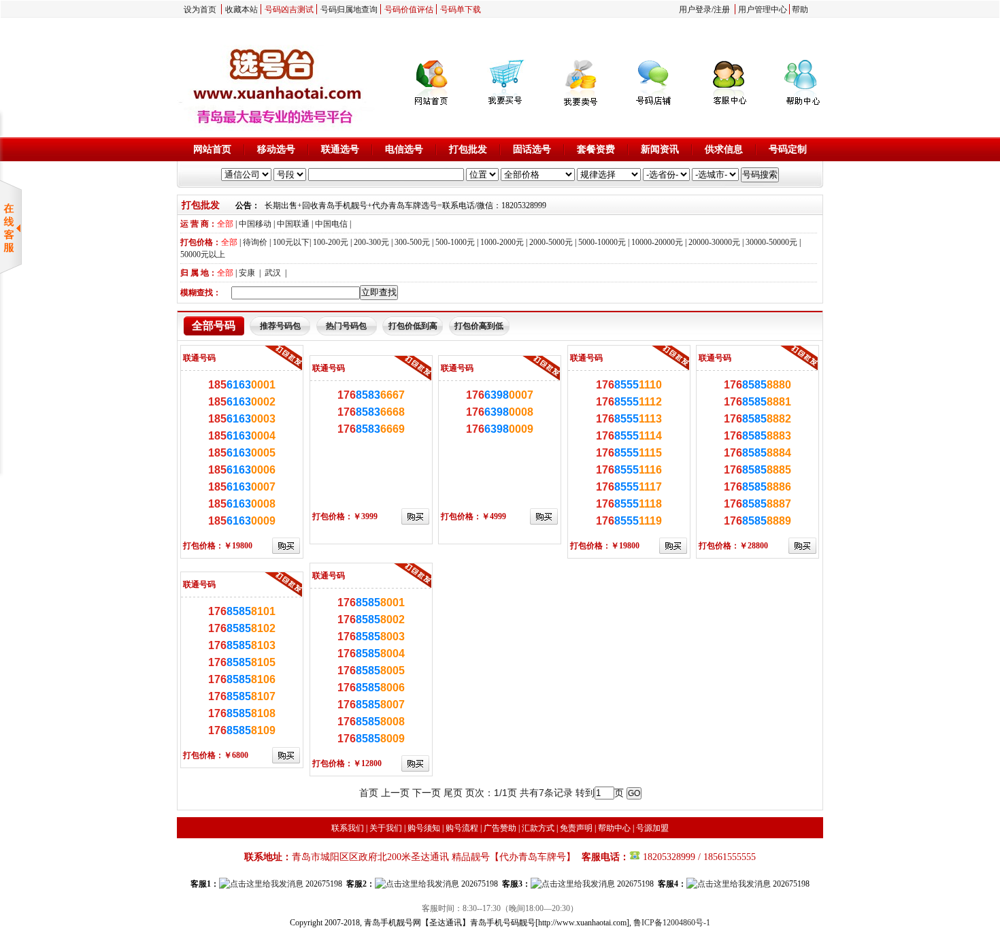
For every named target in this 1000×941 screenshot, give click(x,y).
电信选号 (404, 149)
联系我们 (347, 828)
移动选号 (276, 149)
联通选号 (340, 149)
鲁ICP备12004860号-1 (671, 922)
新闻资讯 (660, 149)
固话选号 (532, 149)
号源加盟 (652, 828)
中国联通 (293, 224)
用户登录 (695, 9)
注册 (722, 9)
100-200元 (330, 242)
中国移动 (255, 224)
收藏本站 (241, 9)
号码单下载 (460, 9)
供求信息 (724, 149)
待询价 (255, 242)
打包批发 (468, 149)
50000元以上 (202, 254)
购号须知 (423, 828)
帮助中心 (614, 828)
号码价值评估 (408, 9)
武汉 (273, 273)
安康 (247, 273)
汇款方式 (538, 828)
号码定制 (788, 149)
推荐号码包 (280, 326)
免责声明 (576, 828)
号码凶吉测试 (289, 9)
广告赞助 (500, 828)
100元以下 (291, 242)
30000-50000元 (771, 242)
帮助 (800, 9)
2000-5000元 (551, 242)
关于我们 (385, 828)
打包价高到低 (478, 326)
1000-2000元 (502, 242)
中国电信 (331, 224)
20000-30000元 (714, 242)
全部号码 (213, 325)
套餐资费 (596, 149)
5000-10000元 (602, 242)
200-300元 (371, 242)
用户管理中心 (762, 9)
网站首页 (212, 149)
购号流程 (462, 828)
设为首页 (200, 9)
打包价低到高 (412, 326)
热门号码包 (346, 326)
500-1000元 (455, 242)
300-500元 (412, 242)
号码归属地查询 (349, 9)
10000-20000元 (657, 242)
